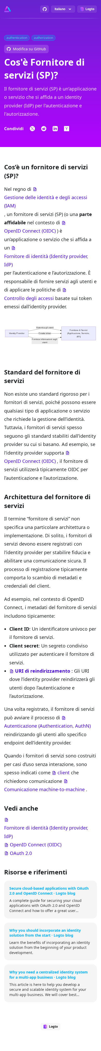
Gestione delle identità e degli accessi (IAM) (45, 201)
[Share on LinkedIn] (55, 128)
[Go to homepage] (7, 9)
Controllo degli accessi (29, 298)
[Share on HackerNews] (66, 128)
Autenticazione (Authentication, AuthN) (47, 726)
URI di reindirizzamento (42, 671)
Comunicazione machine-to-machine (44, 789)
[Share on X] (32, 128)
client (63, 772)
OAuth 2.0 (21, 853)
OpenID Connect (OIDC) (30, 231)
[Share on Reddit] (43, 128)
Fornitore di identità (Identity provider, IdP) (46, 260)
